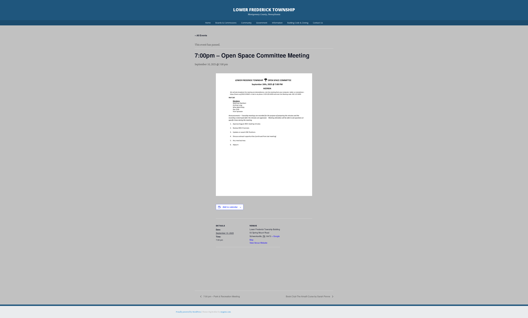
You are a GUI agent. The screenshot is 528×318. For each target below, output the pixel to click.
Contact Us (318, 22)
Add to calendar (230, 207)
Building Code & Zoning (297, 22)
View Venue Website (258, 242)
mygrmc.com (226, 312)
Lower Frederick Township (264, 9)
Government (261, 22)
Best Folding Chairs (220, 316)
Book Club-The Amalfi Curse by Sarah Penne (308, 296)
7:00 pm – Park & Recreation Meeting (221, 296)
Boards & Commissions (226, 22)
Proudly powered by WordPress (188, 312)
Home (208, 22)
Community (246, 22)
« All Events (201, 35)
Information (277, 22)
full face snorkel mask (203, 316)
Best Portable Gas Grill (185, 316)
